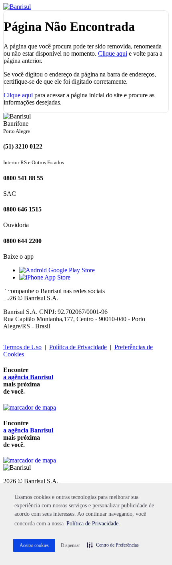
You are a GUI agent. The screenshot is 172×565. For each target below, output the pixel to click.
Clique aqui (112, 53)
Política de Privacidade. (93, 524)
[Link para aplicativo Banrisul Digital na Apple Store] (44, 277)
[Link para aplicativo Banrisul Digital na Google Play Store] (57, 270)
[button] (112, 545)
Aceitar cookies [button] (34, 545)
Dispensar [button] (70, 545)
